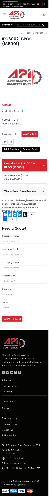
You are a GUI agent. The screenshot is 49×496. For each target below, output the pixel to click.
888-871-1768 (21, 4)
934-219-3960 (17, 6)
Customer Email (11, 249)
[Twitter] (7, 372)
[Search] (43, 24)
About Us (8, 429)
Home (21, 33)
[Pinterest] (19, 372)
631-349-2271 (8, 4)
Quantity (6, 133)
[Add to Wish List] (4, 142)
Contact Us (10, 435)
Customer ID (8, 275)
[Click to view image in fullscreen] (24, 77)
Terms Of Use (11, 424)
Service (8, 380)
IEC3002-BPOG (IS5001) (37, 33)
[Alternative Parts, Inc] (14, 343)
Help (6, 408)
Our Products (10, 386)
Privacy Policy (10, 418)
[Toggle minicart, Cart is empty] (44, 14)
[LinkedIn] (11, 372)
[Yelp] (15, 372)
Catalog (8, 391)
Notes (5, 302)
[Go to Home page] (17, 15)
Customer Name (11, 235)
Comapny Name (11, 262)
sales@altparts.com (10, 2)
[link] (44, 4)
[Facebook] (3, 372)
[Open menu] (4, 15)
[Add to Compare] (11, 142)
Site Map (8, 401)
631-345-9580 (15, 458)
